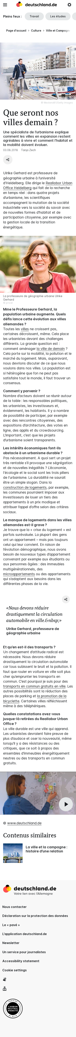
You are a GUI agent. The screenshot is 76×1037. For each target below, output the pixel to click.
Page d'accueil (16, 30)
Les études (58, 16)
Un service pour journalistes (24, 952)
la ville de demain (51, 349)
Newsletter (10, 943)
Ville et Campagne (58, 30)
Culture (36, 30)
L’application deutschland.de (24, 934)
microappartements (19, 574)
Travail (34, 16)
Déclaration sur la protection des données (35, 916)
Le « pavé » (11, 925)
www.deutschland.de (24, 823)
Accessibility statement (20, 961)
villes (25, 329)
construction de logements (25, 487)
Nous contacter (14, 907)
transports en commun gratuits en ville (34, 686)
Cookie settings (14, 970)
